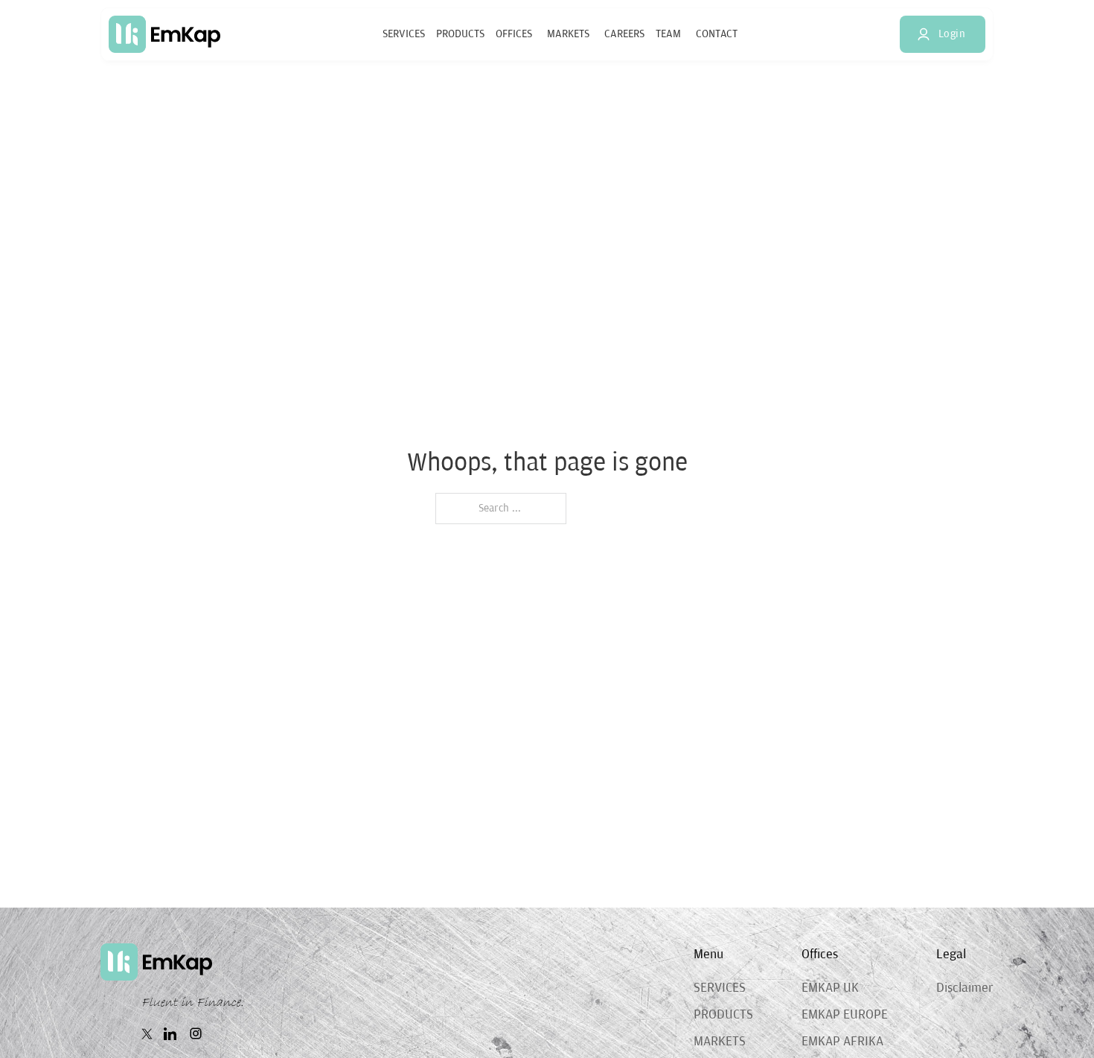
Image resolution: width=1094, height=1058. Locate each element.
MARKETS (720, 1041)
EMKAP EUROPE (845, 1014)
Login (952, 34)
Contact (717, 34)
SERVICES (720, 988)
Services (404, 34)
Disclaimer (965, 988)
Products (460, 34)
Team (668, 34)
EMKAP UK (830, 988)
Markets (568, 34)
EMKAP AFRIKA (842, 1041)
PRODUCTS (723, 1014)
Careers (624, 34)
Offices (514, 34)
